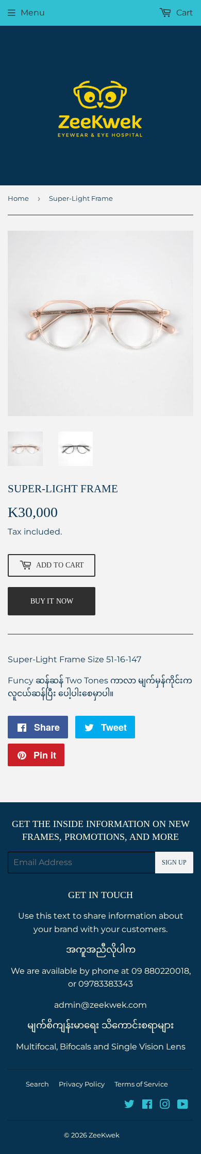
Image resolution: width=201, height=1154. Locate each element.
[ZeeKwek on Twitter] (129, 1105)
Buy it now (51, 601)
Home (18, 198)
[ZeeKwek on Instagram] (165, 1105)
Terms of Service (141, 1084)
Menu (33, 13)
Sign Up (174, 862)
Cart (183, 13)
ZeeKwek (104, 1135)
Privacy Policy (82, 1084)
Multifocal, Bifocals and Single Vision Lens (101, 1047)
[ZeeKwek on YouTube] (182, 1105)
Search (37, 1084)
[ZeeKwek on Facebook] (147, 1105)
